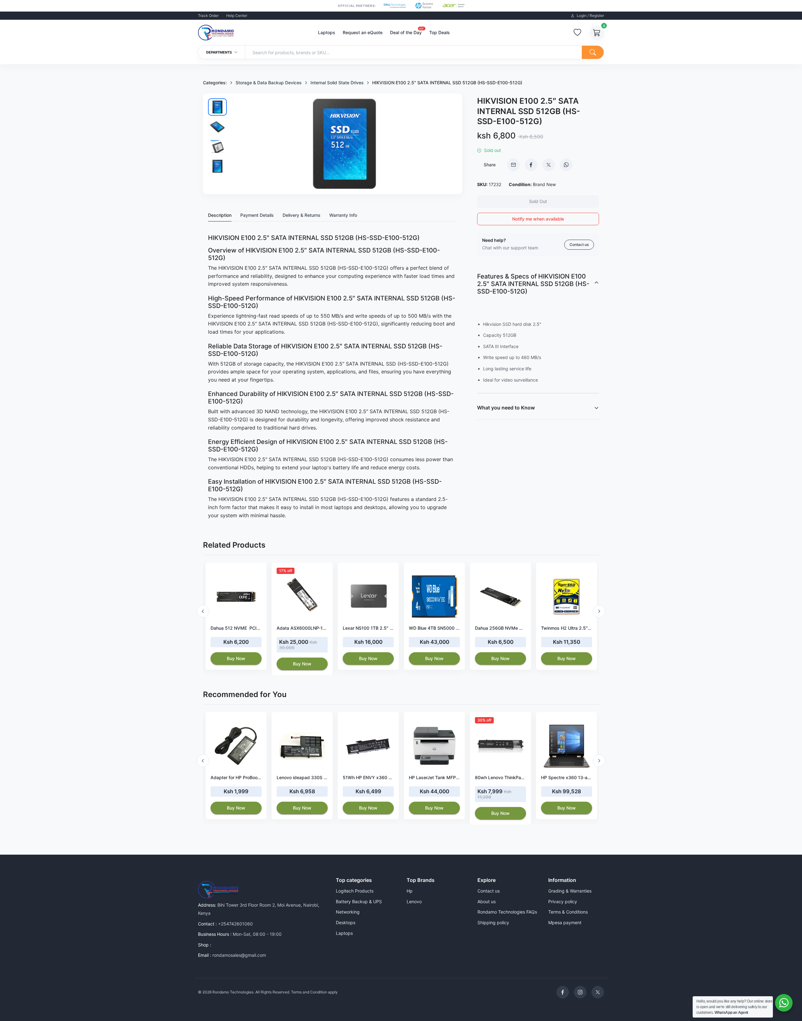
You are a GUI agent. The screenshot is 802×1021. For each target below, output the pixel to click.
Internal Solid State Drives (337, 82)
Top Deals (439, 32)
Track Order (208, 15)
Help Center (236, 15)
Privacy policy (562, 901)
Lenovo (414, 901)
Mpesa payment (564, 922)
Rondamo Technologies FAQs (507, 911)
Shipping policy (493, 922)
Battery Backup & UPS (359, 901)
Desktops (345, 922)
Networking (348, 911)
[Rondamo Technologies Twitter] (597, 992)
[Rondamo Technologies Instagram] (580, 992)
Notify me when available (538, 218)
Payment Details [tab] (257, 215)
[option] (236, 616)
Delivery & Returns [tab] (301, 215)
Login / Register (590, 15)
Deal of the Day (406, 32)
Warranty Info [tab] (343, 215)
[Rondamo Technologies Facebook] (562, 992)
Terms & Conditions (568, 911)
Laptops (326, 32)
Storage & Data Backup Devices (269, 82)
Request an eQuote (363, 32)
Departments (219, 52)
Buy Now (236, 658)
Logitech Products (354, 890)
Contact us (579, 244)
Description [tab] (220, 215)
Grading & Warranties (569, 890)
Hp (410, 890)
